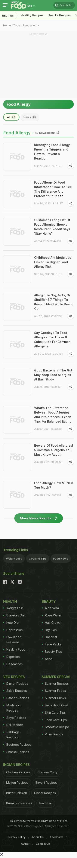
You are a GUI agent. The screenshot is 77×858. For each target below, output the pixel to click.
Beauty (49, 601)
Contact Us (43, 843)
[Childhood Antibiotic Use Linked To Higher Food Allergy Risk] (17, 269)
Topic (17, 25)
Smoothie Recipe (57, 727)
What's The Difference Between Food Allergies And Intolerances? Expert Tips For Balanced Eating (52, 414)
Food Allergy (31, 25)
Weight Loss (14, 558)
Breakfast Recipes (19, 803)
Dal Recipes (14, 725)
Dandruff (51, 637)
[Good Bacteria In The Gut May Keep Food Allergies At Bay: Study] (17, 382)
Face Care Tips (56, 720)
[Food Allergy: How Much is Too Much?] (17, 495)
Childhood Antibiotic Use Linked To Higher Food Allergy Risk (52, 262)
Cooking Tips (37, 558)
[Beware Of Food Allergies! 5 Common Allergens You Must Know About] (17, 457)
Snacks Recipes (59, 15)
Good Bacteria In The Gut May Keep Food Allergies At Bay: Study (53, 374)
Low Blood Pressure (13, 639)
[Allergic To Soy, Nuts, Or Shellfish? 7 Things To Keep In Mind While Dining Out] (17, 307)
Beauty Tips (53, 651)
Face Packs (53, 644)
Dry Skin (51, 630)
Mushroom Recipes (13, 707)
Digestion (13, 657)
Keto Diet (12, 622)
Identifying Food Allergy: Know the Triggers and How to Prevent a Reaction (52, 151)
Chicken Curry (47, 772)
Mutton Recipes (17, 782)
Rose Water (53, 615)
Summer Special (56, 677)
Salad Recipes (16, 690)
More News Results (35, 518)
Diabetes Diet (15, 615)
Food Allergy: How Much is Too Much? (54, 485)
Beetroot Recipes (18, 744)
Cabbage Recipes (13, 734)
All (11, 117)
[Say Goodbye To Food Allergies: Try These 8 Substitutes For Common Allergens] (17, 344)
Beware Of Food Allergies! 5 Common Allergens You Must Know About (53, 450)
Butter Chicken (16, 793)
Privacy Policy (16, 837)
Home (7, 25)
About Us (38, 837)
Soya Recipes (16, 718)
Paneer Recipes (17, 698)
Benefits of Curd (56, 705)
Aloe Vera (52, 608)
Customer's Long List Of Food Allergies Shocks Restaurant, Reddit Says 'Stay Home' (52, 226)
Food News (60, 558)
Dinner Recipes (17, 683)
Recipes (8, 15)
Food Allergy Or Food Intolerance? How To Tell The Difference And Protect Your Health (53, 189)
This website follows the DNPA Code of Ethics (38, 821)
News (30, 117)
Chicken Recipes (18, 772)
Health (10, 601)
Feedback (56, 837)
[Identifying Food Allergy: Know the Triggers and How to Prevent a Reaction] (17, 156)
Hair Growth (53, 622)
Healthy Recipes (32, 15)
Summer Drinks (55, 698)
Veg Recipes (14, 677)
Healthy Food (15, 649)
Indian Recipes (16, 764)
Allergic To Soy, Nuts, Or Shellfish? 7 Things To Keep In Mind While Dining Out (54, 301)
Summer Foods (55, 690)
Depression (14, 630)
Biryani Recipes (46, 782)
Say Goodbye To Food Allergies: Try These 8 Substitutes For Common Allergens (52, 339)
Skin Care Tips (55, 712)
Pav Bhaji (45, 803)
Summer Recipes (57, 683)
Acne (48, 659)
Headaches (14, 664)
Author (25, 843)
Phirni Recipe (54, 734)
